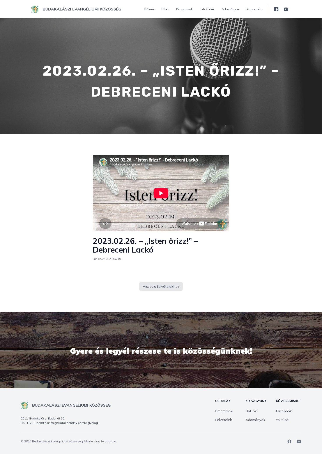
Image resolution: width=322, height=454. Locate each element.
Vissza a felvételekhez (161, 286)
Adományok (255, 420)
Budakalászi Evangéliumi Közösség (57, 441)
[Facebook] (289, 441)
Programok (224, 411)
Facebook (284, 411)
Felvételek (223, 420)
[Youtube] (299, 441)
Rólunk (251, 411)
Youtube (282, 420)
